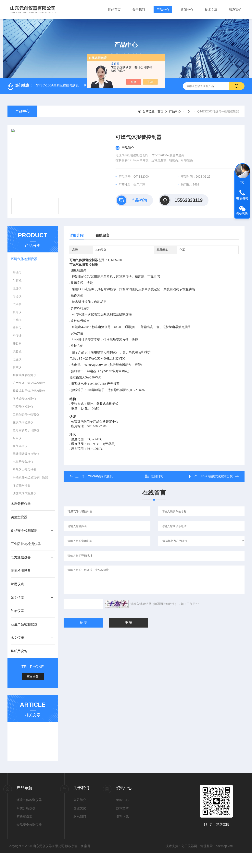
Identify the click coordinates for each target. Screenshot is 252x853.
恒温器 (17, 304)
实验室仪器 (19, 517)
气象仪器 (17, 611)
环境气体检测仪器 (24, 259)
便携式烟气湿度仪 (24, 493)
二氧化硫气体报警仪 (26, 414)
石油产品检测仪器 (24, 624)
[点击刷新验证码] (117, 604)
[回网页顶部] (242, 184)
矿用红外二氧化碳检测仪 (29, 383)
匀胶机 (17, 280)
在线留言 (102, 235)
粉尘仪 (17, 438)
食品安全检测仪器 (24, 530)
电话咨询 (242, 198)
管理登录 (206, 846)
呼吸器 (17, 343)
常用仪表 (17, 584)
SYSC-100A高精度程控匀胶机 (57, 85)
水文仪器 (17, 638)
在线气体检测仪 (23, 422)
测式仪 (17, 367)
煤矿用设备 (19, 651)
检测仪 (17, 327)
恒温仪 (17, 359)
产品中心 (163, 9)
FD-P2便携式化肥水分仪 (217, 476)
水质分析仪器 (21, 504)
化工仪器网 (189, 846)
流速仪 (17, 288)
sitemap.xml (224, 846)
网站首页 (114, 9)
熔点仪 (17, 296)
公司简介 (79, 800)
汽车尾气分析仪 (23, 461)
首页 (160, 111)
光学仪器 (17, 597)
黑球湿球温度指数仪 (26, 453)
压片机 (17, 320)
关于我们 (138, 9)
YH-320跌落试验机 (100, 476)
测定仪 (17, 312)
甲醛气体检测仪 (23, 406)
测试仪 (17, 272)
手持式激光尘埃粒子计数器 (30, 477)
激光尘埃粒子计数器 (26, 430)
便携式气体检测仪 (24, 398)
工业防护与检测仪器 (26, 544)
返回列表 (157, 476)
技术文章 (211, 9)
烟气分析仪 (20, 446)
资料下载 (122, 816)
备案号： (87, 846)
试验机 (17, 351)
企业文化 (79, 808)
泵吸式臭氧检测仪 (24, 375)
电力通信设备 (21, 557)
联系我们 (235, 9)
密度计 (17, 335)
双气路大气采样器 (24, 469)
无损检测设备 (21, 571)
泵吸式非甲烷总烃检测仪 (29, 390)
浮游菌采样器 (21, 485)
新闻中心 (187, 9)
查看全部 (33, 676)
